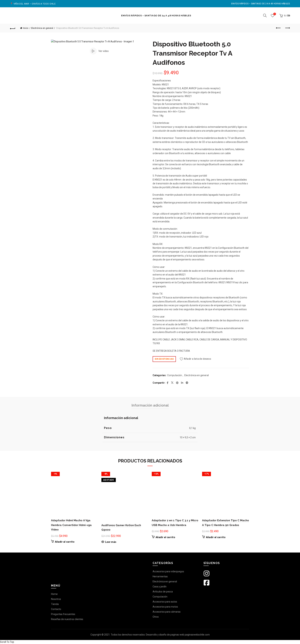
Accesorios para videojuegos (168, 571)
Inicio (25, 28)
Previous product (278, 28)
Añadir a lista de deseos (197, 358)
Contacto (56, 609)
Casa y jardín (159, 586)
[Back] (12, 28)
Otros (156, 616)
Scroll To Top (7, 642)
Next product (287, 28)
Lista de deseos (274, 14)
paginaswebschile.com (197, 634)
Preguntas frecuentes (63, 614)
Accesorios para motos (165, 606)
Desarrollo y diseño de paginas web (165, 634)
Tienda (55, 604)
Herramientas (160, 576)
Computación (174, 375)
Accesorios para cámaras (167, 611)
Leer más (110, 542)
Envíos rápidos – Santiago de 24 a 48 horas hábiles (260, 3)
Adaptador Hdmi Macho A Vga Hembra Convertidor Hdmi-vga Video (71, 525)
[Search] (265, 15)
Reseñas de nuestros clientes (67, 619)
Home (54, 594)
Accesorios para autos (165, 601)
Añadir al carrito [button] (64, 541)
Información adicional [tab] (150, 405)
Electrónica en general (42, 28)
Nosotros (56, 599)
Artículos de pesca (163, 591)
